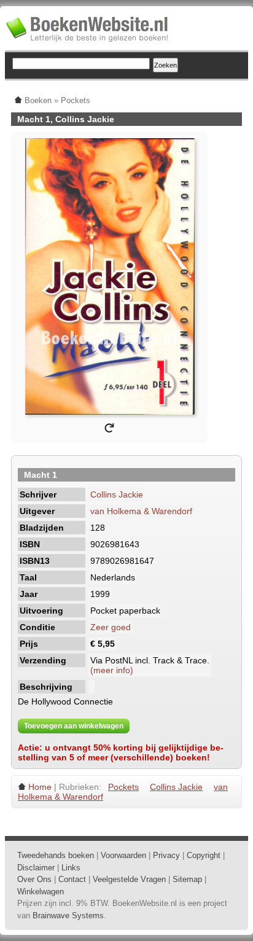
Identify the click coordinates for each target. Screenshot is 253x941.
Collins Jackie (116, 494)
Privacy (166, 855)
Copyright (203, 855)
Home (40, 787)
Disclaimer (36, 867)
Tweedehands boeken (55, 855)
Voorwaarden (123, 855)
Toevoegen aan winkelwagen (73, 726)
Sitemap (187, 879)
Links (70, 867)
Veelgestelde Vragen (129, 879)
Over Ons (34, 879)
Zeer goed (110, 627)
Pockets (123, 787)
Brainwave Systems (68, 915)
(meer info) (111, 670)
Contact (72, 879)
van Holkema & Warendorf (141, 511)
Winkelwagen (40, 891)
